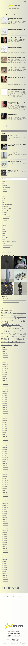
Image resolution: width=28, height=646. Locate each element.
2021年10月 (5, 461)
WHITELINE (15, 323)
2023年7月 (5, 420)
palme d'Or (5, 318)
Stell (4, 235)
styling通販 (9, 321)
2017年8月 (5, 557)
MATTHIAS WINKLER (7, 204)
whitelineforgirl (22, 323)
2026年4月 (5, 357)
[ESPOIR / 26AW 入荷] (7, 262)
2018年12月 (5, 526)
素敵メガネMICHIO (7, 252)
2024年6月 (5, 399)
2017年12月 (5, 550)
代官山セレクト (24, 94)
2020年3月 (5, 498)
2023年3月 (5, 428)
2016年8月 (5, 581)
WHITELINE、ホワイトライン (10, 325)
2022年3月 (5, 451)
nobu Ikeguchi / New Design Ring (16, 29)
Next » (8, 125)
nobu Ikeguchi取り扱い (21, 22)
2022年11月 (5, 436)
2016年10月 (5, 577)
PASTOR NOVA (6, 221)
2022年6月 (5, 445)
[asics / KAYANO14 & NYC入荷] (20, 275)
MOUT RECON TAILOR (7, 208)
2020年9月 (5, 486)
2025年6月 (5, 376)
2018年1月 (5, 548)
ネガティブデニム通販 (16, 333)
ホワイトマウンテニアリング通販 (19, 334)
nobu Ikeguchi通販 (11, 23)
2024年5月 (5, 401)
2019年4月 (5, 519)
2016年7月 (5, 582)
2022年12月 (5, 434)
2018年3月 (5, 544)
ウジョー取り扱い (17, 328)
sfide (12, 319)
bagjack (5, 185)
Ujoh (4, 239)
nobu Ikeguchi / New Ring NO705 (16, 57)
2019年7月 (5, 513)
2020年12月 (5, 480)
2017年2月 (5, 569)
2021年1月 (5, 478)
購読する (14, 131)
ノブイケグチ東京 (12, 94)
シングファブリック (11, 331)
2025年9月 (5, 370)
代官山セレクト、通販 (11, 95)
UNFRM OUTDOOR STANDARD (9, 241)
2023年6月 (5, 422)
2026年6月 (5, 353)
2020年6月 (5, 492)
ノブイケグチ (24, 118)
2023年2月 (5, 430)
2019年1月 (5, 525)
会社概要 (19, 596)
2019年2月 (5, 523)
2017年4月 (5, 565)
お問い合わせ (8, 596)
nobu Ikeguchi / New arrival (15, 38)
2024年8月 (5, 395)
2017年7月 (5, 559)
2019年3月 (5, 521)
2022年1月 (5, 455)
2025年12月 (5, 364)
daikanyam (13, 310)
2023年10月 (5, 415)
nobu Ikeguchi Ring (12, 22)
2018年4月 (5, 542)
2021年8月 (5, 465)
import (4, 200)
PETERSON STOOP (7, 223)
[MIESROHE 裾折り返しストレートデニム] (7, 275)
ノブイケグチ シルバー (13, 107)
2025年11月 (5, 366)
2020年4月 (5, 496)
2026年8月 (5, 349)
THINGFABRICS (17, 321)
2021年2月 (5, 476)
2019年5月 (5, 517)
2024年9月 (5, 393)
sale (4, 227)
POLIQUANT (5, 225)
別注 (13, 344)
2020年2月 (5, 499)
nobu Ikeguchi (17, 21)
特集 (4, 250)
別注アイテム (5, 249)
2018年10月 (5, 530)
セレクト (17, 93)
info (4, 202)
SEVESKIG (5, 231)
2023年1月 (5, 432)
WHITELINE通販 (6, 327)
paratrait (5, 220)
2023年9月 (5, 416)
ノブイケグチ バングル (12, 119)
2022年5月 (5, 447)
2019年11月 (5, 505)
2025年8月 (5, 372)
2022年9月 (5, 440)
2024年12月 (5, 387)
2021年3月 (5, 474)
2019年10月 (5, 507)
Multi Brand (5, 210)
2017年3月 (5, 567)
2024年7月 (5, 397)
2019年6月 (5, 515)
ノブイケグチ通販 (16, 41)
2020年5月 (5, 494)
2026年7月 (5, 351)
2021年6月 (5, 469)
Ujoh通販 (4, 323)
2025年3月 (5, 382)
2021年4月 (5, 472)
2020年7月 (5, 490)
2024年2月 (5, 407)
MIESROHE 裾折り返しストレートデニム (17, 153)
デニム (25, 331)
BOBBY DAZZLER (6, 187)
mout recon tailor (17, 315)
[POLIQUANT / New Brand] (20, 288)
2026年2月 (5, 360)
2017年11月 (5, 552)
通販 (16, 344)
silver (14, 93)
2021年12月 (5, 457)
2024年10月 (5, 391)
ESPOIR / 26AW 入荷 (12, 135)
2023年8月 (5, 418)
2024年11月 (5, 389)
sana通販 (9, 318)
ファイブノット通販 (8, 334)
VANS (4, 243)
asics (4, 183)
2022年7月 (5, 443)
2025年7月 (5, 374)
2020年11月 (5, 482)
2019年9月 (5, 509)
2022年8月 (5, 442)
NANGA (4, 214)
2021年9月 (5, 463)
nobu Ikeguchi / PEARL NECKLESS (16, 77)
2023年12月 (5, 411)
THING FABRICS (6, 237)
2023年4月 (5, 426)
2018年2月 (5, 546)
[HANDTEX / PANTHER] (7, 288)
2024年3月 (5, 405)
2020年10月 (5, 484)
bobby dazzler (6, 310)
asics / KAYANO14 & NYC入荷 (14, 161)
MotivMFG (5, 206)
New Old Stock (6, 216)
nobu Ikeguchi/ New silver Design (16, 89)
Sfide (4, 233)
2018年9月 (5, 532)
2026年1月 (5, 362)
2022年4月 (5, 449)
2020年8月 (5, 488)
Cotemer (5, 191)
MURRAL (5, 212)
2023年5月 (5, 424)
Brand (4, 189)
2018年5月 (5, 540)
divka (4, 193)
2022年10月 (5, 438)
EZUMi (4, 196)
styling (3, 321)
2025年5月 (5, 378)
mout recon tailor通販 (9, 317)
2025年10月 (5, 368)
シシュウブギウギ (6, 247)
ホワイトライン (5, 336)
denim (14, 313)
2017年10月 (5, 554)
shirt (21, 318)
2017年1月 (5, 571)
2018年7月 (5, 536)
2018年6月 (5, 538)
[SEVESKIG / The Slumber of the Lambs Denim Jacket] (20, 262)
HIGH (4, 198)
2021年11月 (5, 459)
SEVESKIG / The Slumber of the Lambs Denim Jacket (14, 300)
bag (2, 310)
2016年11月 (5, 575)
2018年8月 (5, 534)
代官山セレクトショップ (19, 95)
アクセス (14, 596)
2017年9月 (5, 555)
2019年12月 (5, 503)
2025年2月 (5, 384)
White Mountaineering (8, 245)
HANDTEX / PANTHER (13, 170)
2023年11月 (5, 413)
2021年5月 (5, 471)
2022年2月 (5, 453)
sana (4, 229)
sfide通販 (17, 319)
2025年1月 (5, 386)
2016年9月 (5, 579)
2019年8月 (5, 511)
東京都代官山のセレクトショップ (14, 631)
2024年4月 (5, 403)
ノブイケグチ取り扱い (21, 107)
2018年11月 (5, 528)
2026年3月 (5, 359)
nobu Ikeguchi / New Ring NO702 (16, 68)
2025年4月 (5, 380)
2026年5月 (5, 355)
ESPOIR (4, 194)
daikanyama (22, 48)
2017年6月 (5, 561)
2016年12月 (5, 573)
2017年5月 (5, 563)
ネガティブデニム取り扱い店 (6, 333)
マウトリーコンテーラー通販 (17, 336)
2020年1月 (5, 501)
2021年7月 (5, 467)
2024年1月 (5, 409)
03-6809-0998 (14, 633)
